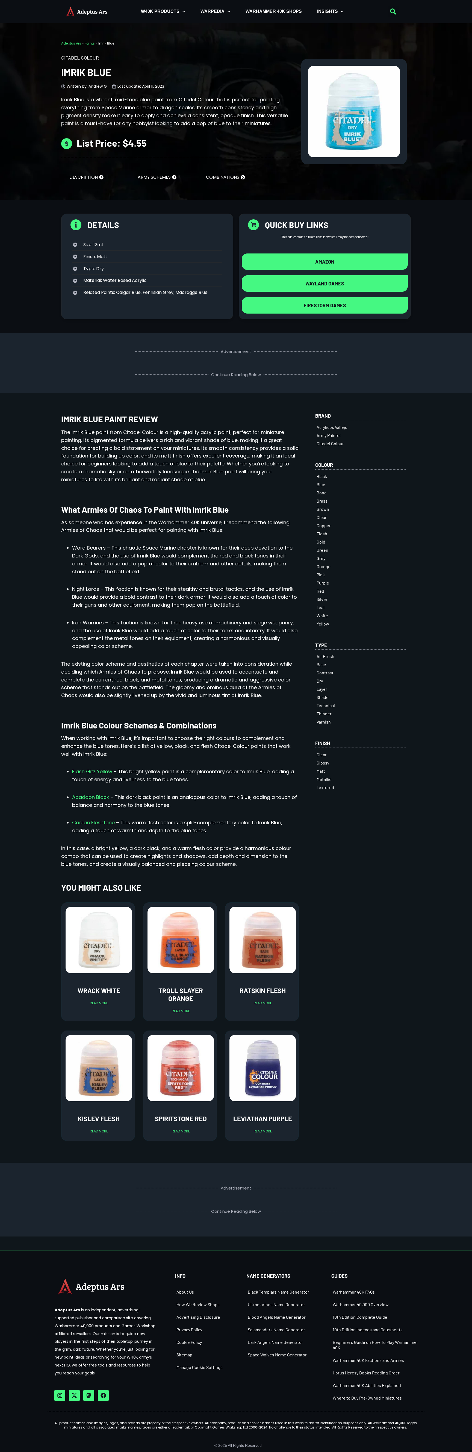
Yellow (323, 623)
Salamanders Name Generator (276, 1329)
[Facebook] (103, 1395)
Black (322, 476)
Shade (323, 697)
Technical (326, 705)
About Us (185, 1291)
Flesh (322, 533)
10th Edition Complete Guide (360, 1317)
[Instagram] (59, 1395)
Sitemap (184, 1354)
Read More (99, 1003)
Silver (322, 599)
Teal (320, 607)
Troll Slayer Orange (180, 994)
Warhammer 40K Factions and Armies (368, 1360)
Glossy (323, 762)
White (322, 615)
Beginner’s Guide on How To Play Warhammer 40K (375, 1344)
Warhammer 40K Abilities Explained (367, 1385)
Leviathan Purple (262, 1119)
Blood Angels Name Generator (277, 1317)
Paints (90, 43)
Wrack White (99, 990)
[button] (393, 11)
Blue (321, 484)
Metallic (324, 779)
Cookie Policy (189, 1342)
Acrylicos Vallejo (332, 427)
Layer (322, 689)
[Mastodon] (88, 1395)
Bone (322, 492)
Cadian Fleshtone (93, 822)
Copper (324, 525)
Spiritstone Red (181, 1119)
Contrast (325, 672)
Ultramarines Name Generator (276, 1304)
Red (320, 591)
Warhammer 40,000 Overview (361, 1304)
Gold (321, 541)
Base (321, 664)
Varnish (324, 721)
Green (322, 550)
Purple (323, 582)
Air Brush (325, 656)
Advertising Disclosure (198, 1317)
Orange (324, 566)
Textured (325, 787)
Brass (322, 500)
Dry (320, 680)
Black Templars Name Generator (278, 1291)
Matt (321, 771)
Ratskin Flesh (263, 990)
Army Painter (329, 435)
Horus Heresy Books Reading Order (366, 1372)
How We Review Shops (198, 1304)
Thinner (324, 713)
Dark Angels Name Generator (275, 1342)
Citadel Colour (330, 443)
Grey (321, 558)
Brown (323, 509)
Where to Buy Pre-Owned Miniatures (367, 1397)
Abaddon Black (90, 797)
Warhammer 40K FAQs (354, 1291)
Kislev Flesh (99, 1119)
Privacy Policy (189, 1329)
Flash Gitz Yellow (92, 771)
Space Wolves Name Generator (277, 1354)
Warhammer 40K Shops (274, 11)
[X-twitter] (74, 1395)
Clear (322, 517)
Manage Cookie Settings (199, 1367)
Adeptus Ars (71, 43)
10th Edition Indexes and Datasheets (368, 1329)
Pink (321, 574)
